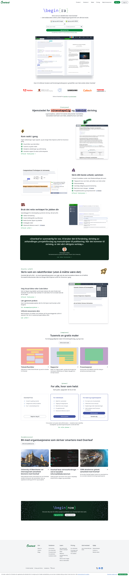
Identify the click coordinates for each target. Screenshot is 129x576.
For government (52, 552)
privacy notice (74, 32)
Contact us (95, 550)
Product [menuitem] (78, 2)
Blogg (39, 552)
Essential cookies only (112, 574)
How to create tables (64, 560)
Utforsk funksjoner (28, 154)
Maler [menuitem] (92, 2)
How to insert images (64, 558)
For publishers (52, 554)
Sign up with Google (57, 21)
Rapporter (64, 367)
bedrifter (65, 96)
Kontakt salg (94, 416)
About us (40, 548)
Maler (61, 551)
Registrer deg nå (35, 416)
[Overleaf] (5, 2)
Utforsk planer (64, 416)
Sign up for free (58, 515)
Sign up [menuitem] (117, 2)
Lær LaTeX (25, 318)
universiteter (73, 96)
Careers (39, 550)
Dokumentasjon (96, 548)
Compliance (46, 568)
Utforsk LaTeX (26, 228)
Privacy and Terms (38, 568)
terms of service (67, 32)
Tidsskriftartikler (35, 367)
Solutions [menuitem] (85, 2)
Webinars (62, 553)
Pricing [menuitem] (98, 2)
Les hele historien (64, 257)
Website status (96, 552)
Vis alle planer (64, 427)
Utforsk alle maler (64, 342)
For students (73, 553)
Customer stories (52, 556)
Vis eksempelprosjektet (30, 307)
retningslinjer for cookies (83, 574)
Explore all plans (70, 515)
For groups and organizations (74, 551)
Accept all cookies (123, 574)
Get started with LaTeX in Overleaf (63, 549)
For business (51, 548)
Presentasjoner (94, 367)
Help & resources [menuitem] (106, 2)
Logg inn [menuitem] (125, 2)
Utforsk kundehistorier (28, 443)
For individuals (74, 548)
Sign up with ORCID (73, 21)
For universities (52, 550)
